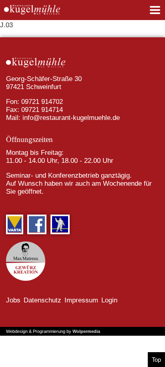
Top (156, 359)
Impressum (81, 300)
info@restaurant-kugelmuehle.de (71, 118)
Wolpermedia (86, 331)
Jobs (13, 300)
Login (109, 300)
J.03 (6, 25)
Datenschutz (42, 300)
